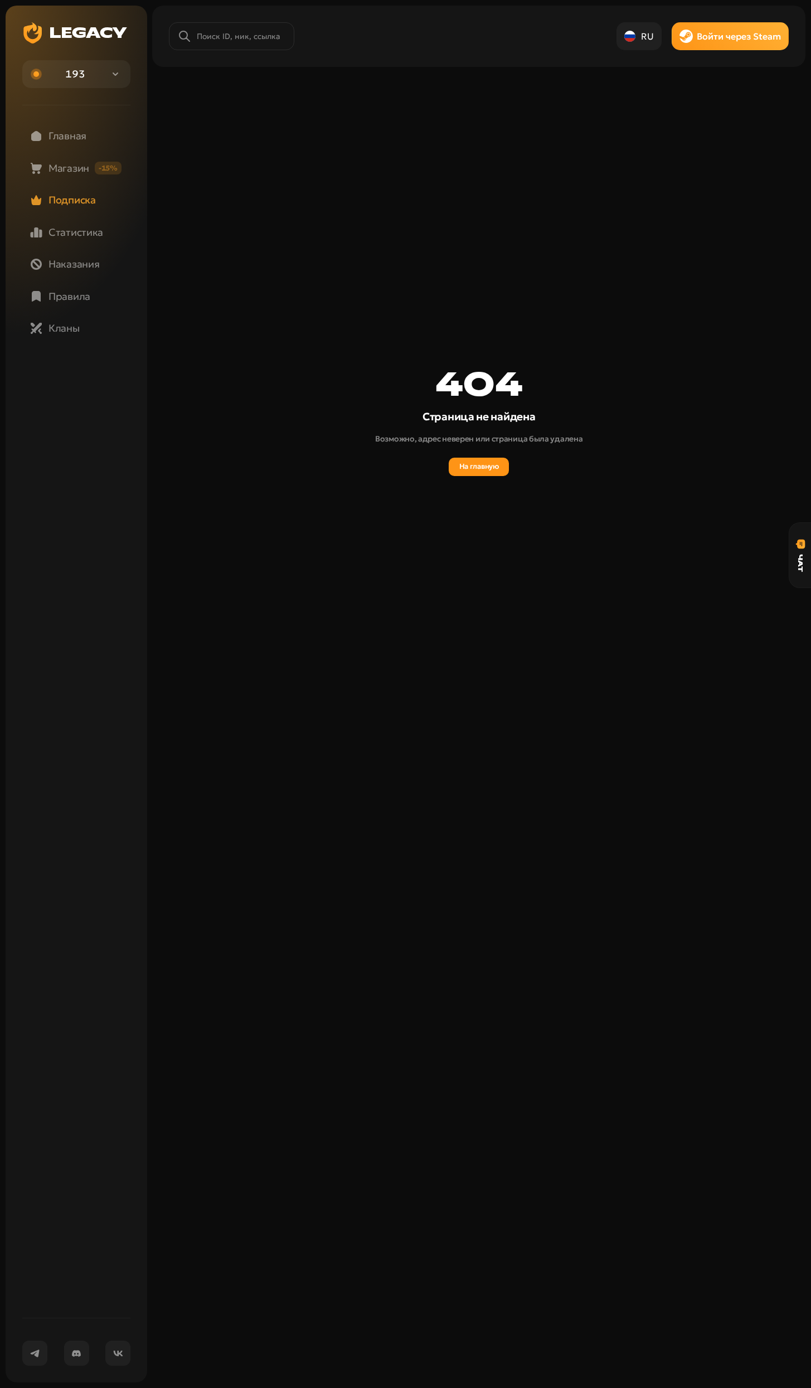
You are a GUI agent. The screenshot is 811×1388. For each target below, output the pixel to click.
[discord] (76, 1353)
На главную (479, 466)
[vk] (117, 1353)
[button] (76, 74)
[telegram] (34, 1353)
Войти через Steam (739, 36)
